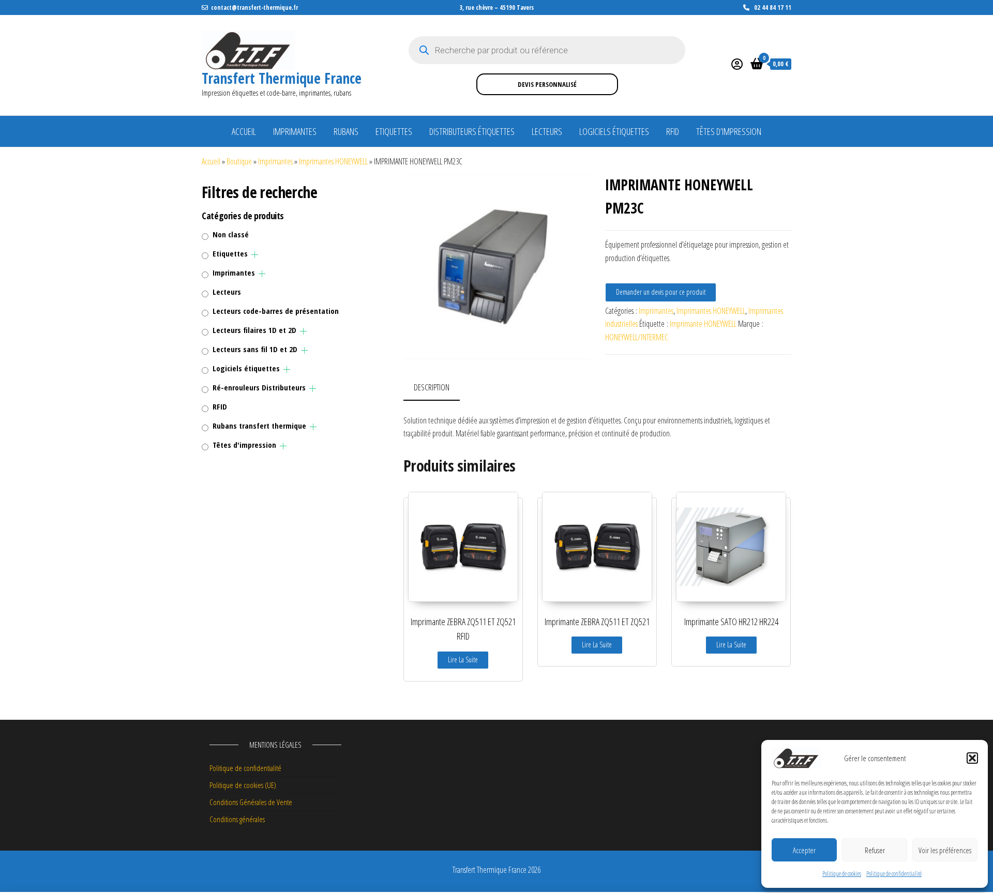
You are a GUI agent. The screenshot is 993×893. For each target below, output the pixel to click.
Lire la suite (463, 659)
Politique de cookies (841, 873)
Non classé (231, 234)
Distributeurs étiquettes (472, 131)
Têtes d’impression (728, 131)
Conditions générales (237, 819)
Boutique (239, 161)
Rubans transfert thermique (259, 425)
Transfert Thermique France (282, 78)
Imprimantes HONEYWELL (333, 161)
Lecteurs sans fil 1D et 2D (255, 349)
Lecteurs (547, 131)
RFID (672, 131)
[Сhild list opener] (254, 254)
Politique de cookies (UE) (242, 785)
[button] (972, 758)
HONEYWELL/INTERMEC (636, 337)
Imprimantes (295, 131)
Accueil (244, 131)
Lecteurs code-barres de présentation (276, 311)
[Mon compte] (737, 63)
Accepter (804, 850)
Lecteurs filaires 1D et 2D (254, 330)
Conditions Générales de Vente (250, 802)
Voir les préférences (945, 850)
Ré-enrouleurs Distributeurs (259, 387)
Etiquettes (393, 131)
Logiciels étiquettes (614, 131)
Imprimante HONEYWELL (703, 323)
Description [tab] (431, 387)
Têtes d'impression (244, 445)
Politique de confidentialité (894, 873)
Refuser (875, 850)
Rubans (346, 131)
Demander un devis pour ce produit (660, 292)
